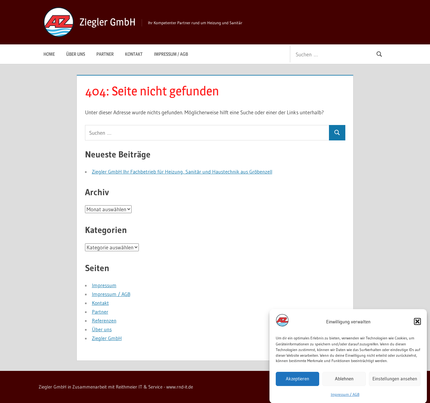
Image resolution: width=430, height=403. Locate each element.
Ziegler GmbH (108, 22)
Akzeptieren (297, 379)
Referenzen (104, 320)
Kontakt (134, 54)
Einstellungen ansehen (394, 379)
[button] (417, 321)
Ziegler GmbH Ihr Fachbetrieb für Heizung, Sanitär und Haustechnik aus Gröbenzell (182, 171)
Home (49, 54)
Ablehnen (344, 379)
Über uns (75, 54)
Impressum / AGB (345, 394)
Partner (105, 54)
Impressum (104, 285)
